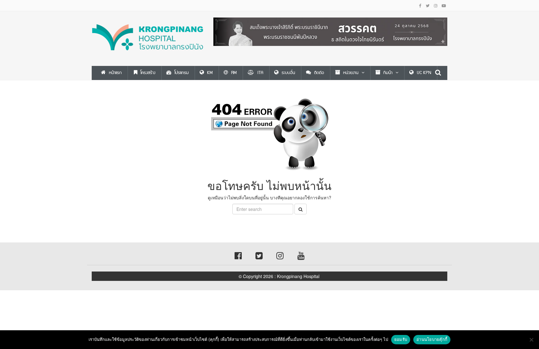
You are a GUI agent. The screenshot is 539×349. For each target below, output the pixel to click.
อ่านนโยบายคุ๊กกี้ (431, 339)
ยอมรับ (400, 339)
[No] (531, 340)
